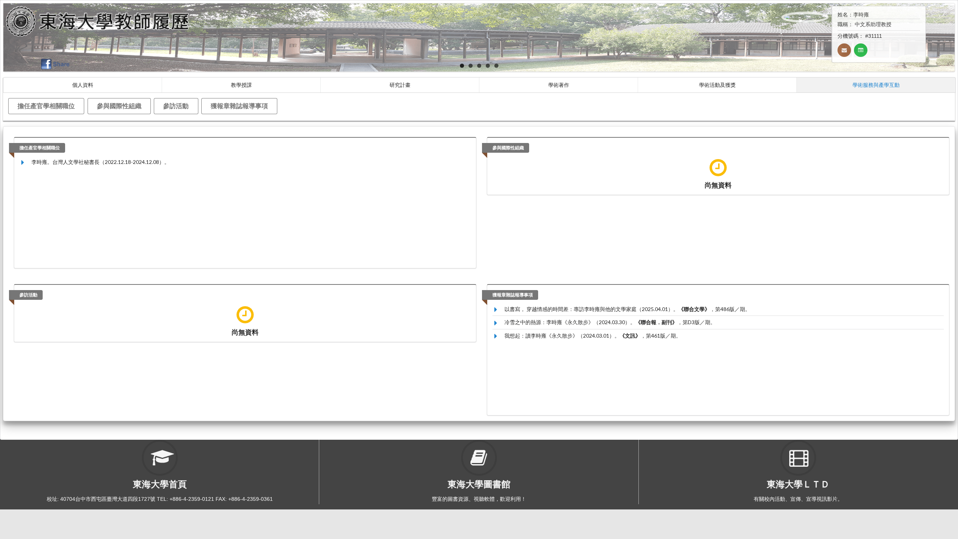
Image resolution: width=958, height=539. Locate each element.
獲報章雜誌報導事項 (239, 106)
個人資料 (82, 85)
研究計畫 (400, 85)
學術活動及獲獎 (717, 85)
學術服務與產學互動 (876, 85)
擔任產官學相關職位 (46, 106)
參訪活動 (176, 106)
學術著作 (558, 85)
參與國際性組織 (119, 106)
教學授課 (241, 85)
